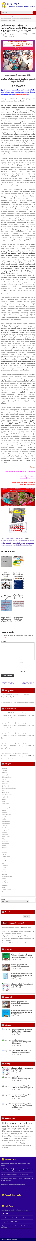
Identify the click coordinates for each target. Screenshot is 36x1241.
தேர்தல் (4, 839)
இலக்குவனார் (5, 786)
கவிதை (4, 810)
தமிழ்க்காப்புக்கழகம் (8, 1138)
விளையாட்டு (5, 885)
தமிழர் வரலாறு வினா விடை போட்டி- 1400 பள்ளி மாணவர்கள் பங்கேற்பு (16, 1226)
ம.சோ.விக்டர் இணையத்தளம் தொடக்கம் (11, 1218)
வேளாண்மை (5, 894)
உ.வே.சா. (4, 1140)
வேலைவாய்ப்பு (5, 892)
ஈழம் (13, 16)
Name (22, 662)
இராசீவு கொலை (18, 540)
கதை (3, 801)
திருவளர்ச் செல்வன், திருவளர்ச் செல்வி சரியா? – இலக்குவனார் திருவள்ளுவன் (22, 1031)
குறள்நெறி (4, 817)
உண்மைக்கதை (6, 792)
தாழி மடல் (27, 1128)
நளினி (13, 543)
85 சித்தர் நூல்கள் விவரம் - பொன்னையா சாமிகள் (13, 1210)
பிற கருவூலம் (18, 538)
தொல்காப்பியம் (5, 843)
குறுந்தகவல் (5, 819)
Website (22, 671)
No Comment (9, 36)
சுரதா (9, 1145)
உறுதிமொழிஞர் (6, 797)
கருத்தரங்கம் (5, 803)
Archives (3, 899)
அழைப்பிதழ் (5, 775)
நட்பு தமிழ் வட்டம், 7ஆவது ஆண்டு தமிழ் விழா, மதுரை (22, 984)
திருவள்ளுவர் (6, 1133)
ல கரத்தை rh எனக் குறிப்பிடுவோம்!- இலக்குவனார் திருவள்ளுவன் (21, 1041)
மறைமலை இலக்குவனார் (23, 1136)
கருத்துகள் (13, 923)
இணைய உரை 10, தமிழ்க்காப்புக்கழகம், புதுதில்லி (14, 943)
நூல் (4, 1125)
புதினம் (4, 867)
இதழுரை (4, 779)
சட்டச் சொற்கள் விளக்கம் (21, 1140)
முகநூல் (4, 878)
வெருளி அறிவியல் (6, 889)
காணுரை (4, 812)
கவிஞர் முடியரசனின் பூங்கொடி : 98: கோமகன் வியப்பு (22, 1095)
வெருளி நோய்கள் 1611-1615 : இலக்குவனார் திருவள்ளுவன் (14, 723)
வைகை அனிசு (28, 1131)
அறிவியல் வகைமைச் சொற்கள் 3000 (21, 1145)
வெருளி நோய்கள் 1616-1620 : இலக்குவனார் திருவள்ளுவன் (14, 712)
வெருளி (4, 887)
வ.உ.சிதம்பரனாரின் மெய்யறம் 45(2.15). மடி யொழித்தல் (27, 683)
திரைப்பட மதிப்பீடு (6, 836)
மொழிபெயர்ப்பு (5, 881)
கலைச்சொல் (16, 1143)
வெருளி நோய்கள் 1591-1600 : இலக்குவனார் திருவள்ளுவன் (14, 753)
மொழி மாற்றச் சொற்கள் (22, 1138)
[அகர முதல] (18, 7)
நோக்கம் (3, 1214)
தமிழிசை (4, 832)
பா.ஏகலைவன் (30, 543)
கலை (3, 806)
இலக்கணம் (5, 783)
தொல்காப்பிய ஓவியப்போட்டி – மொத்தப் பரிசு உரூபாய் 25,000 (8, 683)
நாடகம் (4, 845)
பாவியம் (4, 861)
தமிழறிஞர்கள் (5, 830)
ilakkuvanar (12, 1126)
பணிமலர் (4, 852)
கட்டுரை (12, 538)
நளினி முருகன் (20, 543)
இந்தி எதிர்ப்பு (5, 781)
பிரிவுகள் (21, 923)
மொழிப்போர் (5, 883)
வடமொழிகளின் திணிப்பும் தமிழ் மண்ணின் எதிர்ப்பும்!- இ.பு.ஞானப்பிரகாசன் (18, 621)
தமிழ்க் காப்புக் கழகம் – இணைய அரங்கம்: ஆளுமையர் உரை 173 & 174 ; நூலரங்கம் (21, 975)
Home (9, 16)
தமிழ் (13, 1133)
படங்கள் (4, 850)
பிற (3, 863)
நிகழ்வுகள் (4, 847)
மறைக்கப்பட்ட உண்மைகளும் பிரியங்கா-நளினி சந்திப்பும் (16, 545)
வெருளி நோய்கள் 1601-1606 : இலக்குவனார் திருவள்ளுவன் (14, 743)
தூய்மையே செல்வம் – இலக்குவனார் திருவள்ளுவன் (21, 1077)
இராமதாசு (26, 540)
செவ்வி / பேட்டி (5, 828)
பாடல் (3, 858)
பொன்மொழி (5, 872)
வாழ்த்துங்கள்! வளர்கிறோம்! (8, 1222)
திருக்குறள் (5, 834)
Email (22, 667)
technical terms (7, 1143)
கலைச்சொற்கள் (6, 808)
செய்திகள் (4, 825)
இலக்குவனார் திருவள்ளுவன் (11, 34)
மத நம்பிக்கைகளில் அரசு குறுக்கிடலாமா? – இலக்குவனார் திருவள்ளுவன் (17, 702)
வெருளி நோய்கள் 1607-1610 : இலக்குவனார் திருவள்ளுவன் (14, 733)
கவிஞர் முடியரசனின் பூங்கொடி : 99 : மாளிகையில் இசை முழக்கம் (23, 1086)
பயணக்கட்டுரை (6, 856)
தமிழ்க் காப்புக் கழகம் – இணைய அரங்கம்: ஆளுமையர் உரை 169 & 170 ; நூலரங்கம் (21, 1012)
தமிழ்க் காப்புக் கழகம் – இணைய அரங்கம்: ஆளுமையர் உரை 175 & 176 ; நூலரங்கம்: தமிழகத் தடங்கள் (18, 932)
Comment (4, 641)
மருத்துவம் (5, 874)
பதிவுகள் (4, 923)
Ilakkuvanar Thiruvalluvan (18, 1123)
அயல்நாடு (4, 768)
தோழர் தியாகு (24, 1143)
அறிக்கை (4, 770)
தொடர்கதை (5, 841)
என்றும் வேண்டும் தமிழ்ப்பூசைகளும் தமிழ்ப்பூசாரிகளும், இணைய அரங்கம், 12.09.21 (6, 621)
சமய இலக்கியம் (6, 823)
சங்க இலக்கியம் (6, 821)
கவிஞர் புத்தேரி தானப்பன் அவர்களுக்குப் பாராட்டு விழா (15, 936)
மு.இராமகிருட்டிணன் (7, 876)
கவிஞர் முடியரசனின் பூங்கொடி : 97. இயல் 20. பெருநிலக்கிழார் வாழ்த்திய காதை (22, 1105)
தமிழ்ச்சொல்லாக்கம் (21, 1133)
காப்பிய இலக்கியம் (6, 814)
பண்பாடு (4, 854)
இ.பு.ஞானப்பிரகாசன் (6, 540)
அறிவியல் (4, 772)
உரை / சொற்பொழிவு (7, 795)
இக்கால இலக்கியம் (7, 777)
